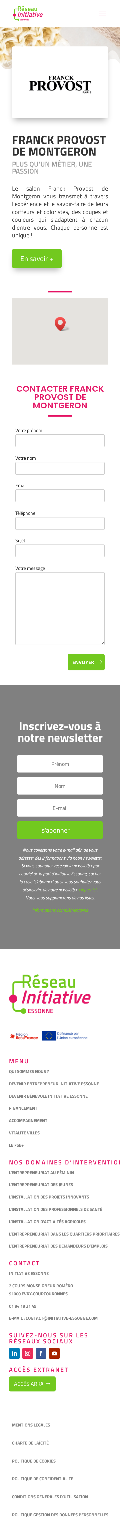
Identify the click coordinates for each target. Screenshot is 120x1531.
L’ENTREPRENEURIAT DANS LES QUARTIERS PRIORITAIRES (64, 1234)
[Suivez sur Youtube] (54, 1353)
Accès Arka (29, 1384)
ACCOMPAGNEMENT (28, 1120)
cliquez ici (87, 889)
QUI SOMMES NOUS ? (29, 1071)
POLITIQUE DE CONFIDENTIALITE (43, 1478)
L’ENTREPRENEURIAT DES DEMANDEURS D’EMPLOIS (58, 1246)
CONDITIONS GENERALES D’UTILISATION (50, 1496)
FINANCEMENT (23, 1108)
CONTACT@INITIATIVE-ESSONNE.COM (62, 1318)
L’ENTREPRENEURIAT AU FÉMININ (41, 1172)
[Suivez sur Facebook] (41, 1353)
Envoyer (83, 662)
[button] (62, 324)
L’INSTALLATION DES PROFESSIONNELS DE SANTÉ (55, 1209)
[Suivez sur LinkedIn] (14, 1353)
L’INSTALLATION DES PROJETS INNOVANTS (49, 1196)
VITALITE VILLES (25, 1132)
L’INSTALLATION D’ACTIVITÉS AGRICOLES (47, 1221)
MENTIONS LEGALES (31, 1424)
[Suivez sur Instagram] (27, 1353)
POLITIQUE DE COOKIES (34, 1461)
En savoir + (36, 258)
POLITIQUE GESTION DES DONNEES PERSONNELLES (60, 1514)
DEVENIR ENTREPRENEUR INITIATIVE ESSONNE (54, 1083)
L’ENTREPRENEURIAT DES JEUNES (41, 1184)
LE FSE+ (16, 1145)
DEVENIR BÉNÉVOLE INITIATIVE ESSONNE (48, 1096)
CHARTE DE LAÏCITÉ (30, 1443)
